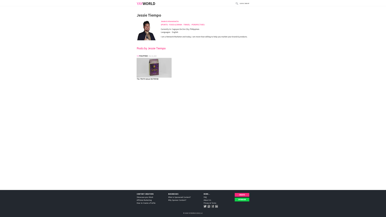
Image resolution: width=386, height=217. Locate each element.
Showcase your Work (145, 197)
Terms (213, 203)
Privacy (206, 203)
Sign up (247, 3)
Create (242, 195)
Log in (242, 3)
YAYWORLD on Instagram (208, 206)
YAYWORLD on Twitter (205, 206)
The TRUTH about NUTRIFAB (147, 79)
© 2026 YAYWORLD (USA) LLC (193, 213)
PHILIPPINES (142, 56)
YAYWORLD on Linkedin (216, 206)
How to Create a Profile (146, 203)
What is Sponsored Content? (179, 197)
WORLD (146, 3)
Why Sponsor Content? (177, 200)
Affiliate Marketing (144, 200)
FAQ (205, 197)
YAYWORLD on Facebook (212, 206)
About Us (207, 200)
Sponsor (242, 199)
